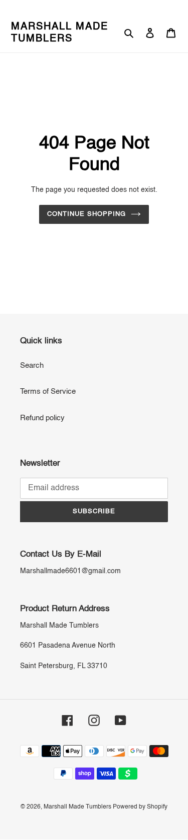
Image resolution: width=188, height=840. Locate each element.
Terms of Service (48, 391)
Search (32, 365)
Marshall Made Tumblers (59, 33)
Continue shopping (86, 214)
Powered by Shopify (140, 807)
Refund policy (42, 418)
